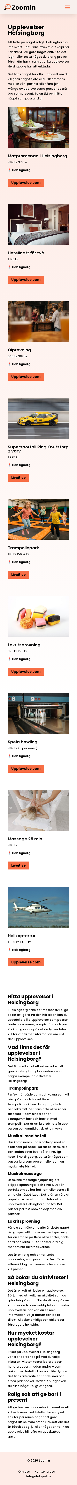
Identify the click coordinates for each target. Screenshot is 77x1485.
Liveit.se (18, 477)
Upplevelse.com (26, 182)
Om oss (24, 1472)
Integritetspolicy (38, 1476)
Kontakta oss (45, 1472)
